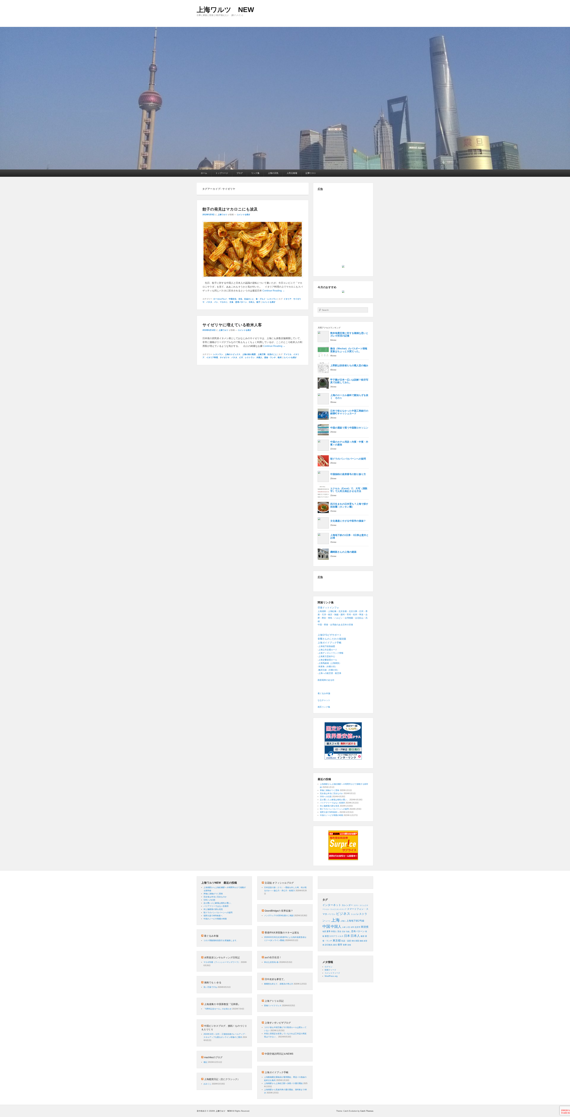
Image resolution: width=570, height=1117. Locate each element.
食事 (345, 945)
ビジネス (343, 914)
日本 (347, 935)
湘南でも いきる (212, 982)
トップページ (222, 173)
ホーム (204, 173)
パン (216, 302)
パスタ (209, 302)
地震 (324, 931)
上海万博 (261, 354)
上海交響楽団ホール (327, 660)
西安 (324, 618)
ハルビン (338, 618)
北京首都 (342, 611)
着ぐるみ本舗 (324, 693)
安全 (339, 931)
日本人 (252, 302)
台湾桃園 (349, 618)
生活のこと (272, 354)
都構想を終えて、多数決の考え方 (278, 984)
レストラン (218, 354)
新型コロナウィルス (334, 936)
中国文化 (232, 299)
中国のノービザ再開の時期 (331, 815)
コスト (356, 905)
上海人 (343, 921)
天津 (324, 614)
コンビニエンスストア (338, 909)
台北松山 (359, 618)
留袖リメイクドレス (272, 1005)
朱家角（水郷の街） (327, 666)
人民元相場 (292, 173)
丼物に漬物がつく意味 (329, 790)
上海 (335, 920)
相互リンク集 (324, 707)
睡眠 (361, 941)
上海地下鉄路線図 (326, 646)
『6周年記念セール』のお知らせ (218, 1009)
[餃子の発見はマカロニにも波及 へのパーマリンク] (252, 279)
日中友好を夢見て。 (275, 979)
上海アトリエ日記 (274, 1000)
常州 (349, 614)
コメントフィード (332, 973)
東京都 (337, 940)
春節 (362, 936)
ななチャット (324, 700)
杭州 (355, 614)
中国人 (336, 927)
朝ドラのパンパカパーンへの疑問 (334, 809)
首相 (349, 945)
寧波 (361, 614)
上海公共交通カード (327, 650)
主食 (231, 302)
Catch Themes (366, 1111)
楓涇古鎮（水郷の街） (328, 670)
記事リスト (311, 173)
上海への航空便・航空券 (329, 673)
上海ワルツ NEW (225, 10)
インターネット (331, 905)
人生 (348, 927)
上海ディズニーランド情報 (330, 653)
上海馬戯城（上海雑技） (329, 663)
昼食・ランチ (270, 357)
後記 (205, 1062)
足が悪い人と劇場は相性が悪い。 (334, 800)
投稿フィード (330, 970)
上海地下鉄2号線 (355, 920)
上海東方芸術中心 (326, 656)
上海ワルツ (222, 214)
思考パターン (241, 302)
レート (328, 921)
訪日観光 (328, 945)
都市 (340, 944)
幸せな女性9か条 (271, 962)
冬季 (352, 927)
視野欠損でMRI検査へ (329, 812)
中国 (326, 926)
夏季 (328, 931)
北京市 (357, 927)
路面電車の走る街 (326, 680)
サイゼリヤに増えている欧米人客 (232, 324)
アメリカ (287, 354)
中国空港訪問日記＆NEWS (279, 1053)
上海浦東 (322, 611)
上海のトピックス (232, 354)
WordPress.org (331, 976)
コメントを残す (243, 214)
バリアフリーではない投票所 (332, 803)
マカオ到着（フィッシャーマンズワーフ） (222, 962)
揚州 (343, 614)
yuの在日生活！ (273, 957)
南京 (330, 614)
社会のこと (249, 299)
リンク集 (255, 173)
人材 (344, 927)
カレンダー (347, 905)
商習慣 (364, 926)
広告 (343, 931)
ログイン (328, 967)
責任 (335, 945)
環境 (353, 941)
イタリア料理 (212, 357)
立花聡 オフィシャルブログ (279, 882)
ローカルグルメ (220, 299)
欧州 (280, 357)
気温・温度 (346, 941)
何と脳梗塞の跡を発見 (329, 806)
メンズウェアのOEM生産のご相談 (279, 915)
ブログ (239, 173)
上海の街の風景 (249, 354)
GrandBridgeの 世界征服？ (279, 910)
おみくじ (207, 1084)
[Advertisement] (343, 213)
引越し (348, 931)
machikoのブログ (213, 1057)
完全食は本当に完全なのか (331, 793)
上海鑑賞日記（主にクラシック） (222, 1079)
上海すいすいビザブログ (278, 1022)
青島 (330, 618)
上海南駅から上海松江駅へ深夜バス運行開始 (283, 1083)
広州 (361, 611)
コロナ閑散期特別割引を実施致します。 (221, 940)
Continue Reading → (273, 290)
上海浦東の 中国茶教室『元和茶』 (222, 1004)
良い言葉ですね (210, 987)
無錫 (336, 614)
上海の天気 (273, 173)
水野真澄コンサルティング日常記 (222, 957)
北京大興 (353, 611)
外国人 (259, 357)
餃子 (258, 302)
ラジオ (353, 914)
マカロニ (224, 302)
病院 (357, 941)
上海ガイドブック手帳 (276, 1072)
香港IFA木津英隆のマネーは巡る (282, 932)
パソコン (331, 914)
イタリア (287, 299)
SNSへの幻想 (326, 796)
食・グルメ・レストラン (266, 299)
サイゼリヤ (224, 357)
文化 (240, 299)
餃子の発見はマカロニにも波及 (230, 209)
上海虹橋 (332, 611)
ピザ (241, 357)
